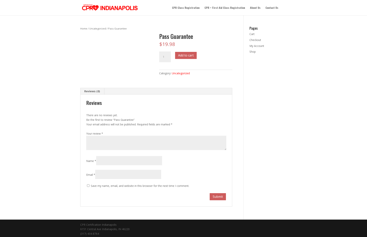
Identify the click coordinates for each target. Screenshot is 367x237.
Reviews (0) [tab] (92, 91)
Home (83, 28)
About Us (255, 8)
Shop (252, 51)
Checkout (255, 40)
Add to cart (186, 55)
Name (91, 161)
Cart (252, 34)
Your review (94, 133)
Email (90, 175)
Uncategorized (97, 28)
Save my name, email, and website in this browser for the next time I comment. (140, 186)
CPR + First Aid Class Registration (225, 8)
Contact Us (272, 8)
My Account (256, 46)
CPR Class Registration (186, 8)
